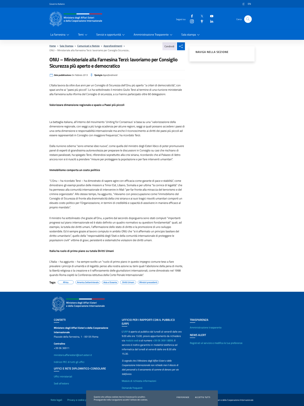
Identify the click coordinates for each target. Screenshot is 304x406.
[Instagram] (190, 21)
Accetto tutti (202, 397)
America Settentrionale (88, 282)
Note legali (56, 400)
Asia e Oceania (110, 282)
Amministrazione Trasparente (151, 34)
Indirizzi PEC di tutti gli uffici (69, 362)
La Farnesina (57, 34)
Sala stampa (188, 34)
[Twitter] (200, 16)
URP (125, 331)
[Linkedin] (210, 21)
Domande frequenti (132, 388)
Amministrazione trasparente (206, 327)
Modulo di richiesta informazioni (139, 381)
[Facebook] (190, 16)
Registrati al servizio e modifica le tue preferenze (216, 343)
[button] (248, 19)
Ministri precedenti (148, 282)
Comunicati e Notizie (88, 46)
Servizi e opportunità (108, 34)
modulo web (132, 340)
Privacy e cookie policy (79, 400)
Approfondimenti (113, 46)
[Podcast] (200, 21)
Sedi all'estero (61, 383)
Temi (81, 34)
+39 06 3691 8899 (163, 340)
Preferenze (183, 397)
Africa (65, 282)
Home (52, 46)
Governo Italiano (57, 4)
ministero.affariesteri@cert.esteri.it (73, 355)
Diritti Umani (128, 282)
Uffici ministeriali (63, 376)
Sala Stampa (66, 46)
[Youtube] (210, 16)
